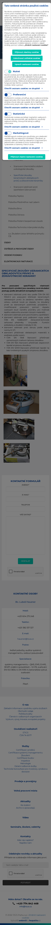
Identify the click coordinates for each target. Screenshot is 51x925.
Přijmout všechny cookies (27, 52)
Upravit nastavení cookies (27, 64)
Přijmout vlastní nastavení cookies (27, 157)
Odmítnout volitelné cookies (26, 58)
